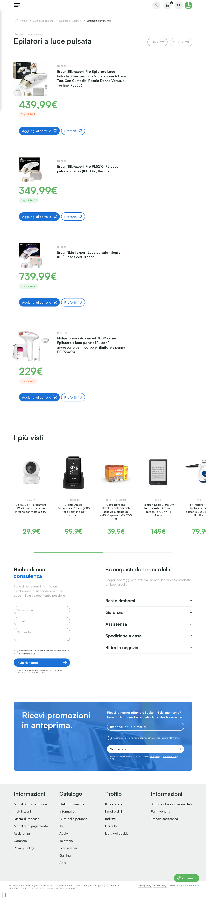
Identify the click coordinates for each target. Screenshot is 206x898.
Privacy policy (155, 757)
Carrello (111, 826)
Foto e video (68, 848)
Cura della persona (73, 819)
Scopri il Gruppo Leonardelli (171, 804)
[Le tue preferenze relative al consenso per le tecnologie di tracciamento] (6, 895)
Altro (63, 862)
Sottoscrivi (118, 749)
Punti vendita (160, 811)
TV (61, 826)
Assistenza (22, 833)
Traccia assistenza (164, 819)
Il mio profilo (114, 804)
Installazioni (22, 811)
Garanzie (20, 841)
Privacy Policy (24, 848)
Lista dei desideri (117, 833)
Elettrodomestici (71, 804)
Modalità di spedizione (30, 804)
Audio (63, 833)
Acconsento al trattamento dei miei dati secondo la (44, 652)
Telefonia (66, 841)
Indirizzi (110, 819)
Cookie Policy (160, 886)
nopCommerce (191, 885)
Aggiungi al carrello (36, 131)
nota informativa (27, 653)
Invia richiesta (27, 662)
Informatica (67, 811)
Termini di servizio (30, 672)
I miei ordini (113, 811)
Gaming (65, 855)
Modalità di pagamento (31, 826)
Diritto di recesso (26, 819)
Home (23, 20)
